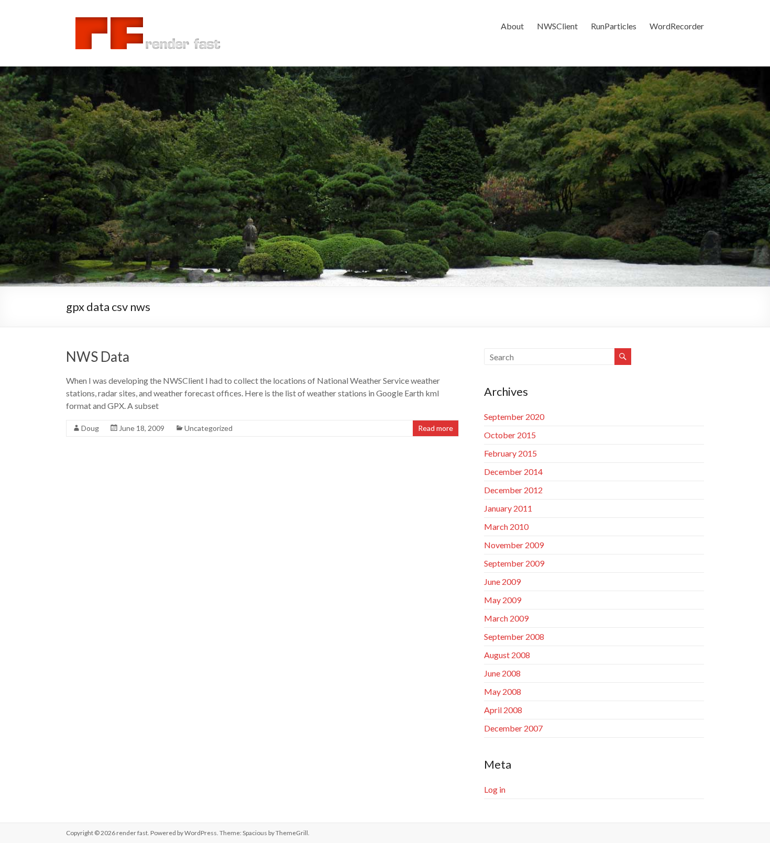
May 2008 (502, 691)
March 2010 (506, 526)
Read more (435, 428)
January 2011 (508, 508)
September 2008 (514, 636)
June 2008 (502, 673)
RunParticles (613, 26)
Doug (90, 428)
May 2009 (502, 600)
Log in (494, 789)
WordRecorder (677, 26)
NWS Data (97, 356)
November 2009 (514, 545)
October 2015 (510, 435)
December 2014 (513, 471)
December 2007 (513, 728)
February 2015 (510, 453)
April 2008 (503, 710)
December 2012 (513, 490)
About (512, 26)
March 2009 (506, 618)
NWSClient (557, 26)
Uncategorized (208, 428)
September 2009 (514, 563)
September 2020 (514, 417)
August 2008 (507, 655)
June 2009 (502, 581)
